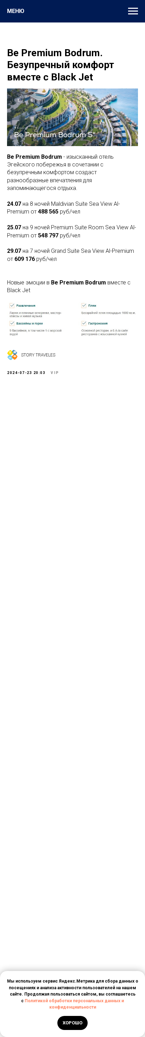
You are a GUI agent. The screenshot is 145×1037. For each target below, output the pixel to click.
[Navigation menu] (133, 11)
